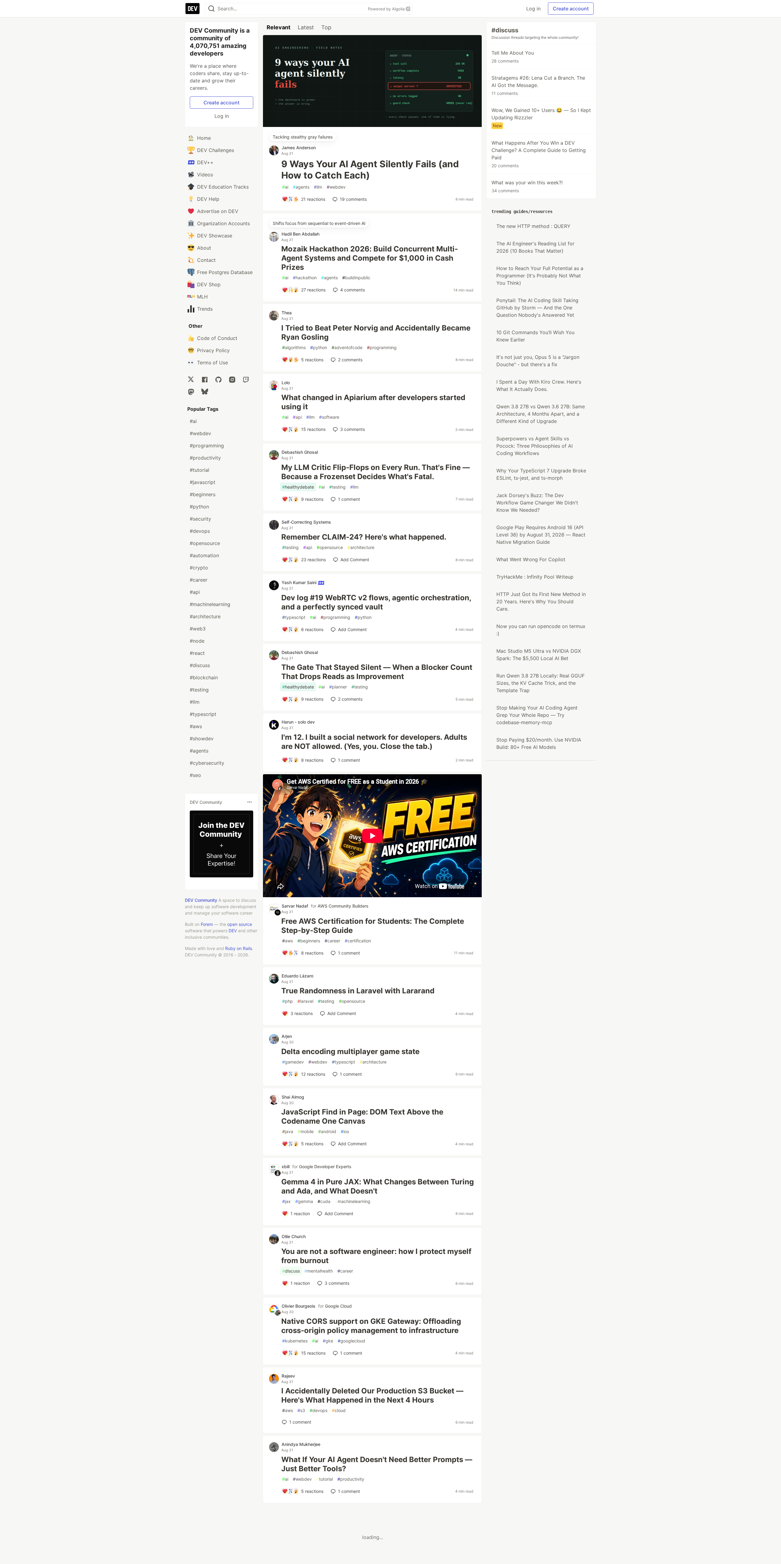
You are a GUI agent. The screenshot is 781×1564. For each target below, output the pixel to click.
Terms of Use (212, 362)
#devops (200, 531)
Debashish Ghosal (300, 452)
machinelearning (352, 1201)
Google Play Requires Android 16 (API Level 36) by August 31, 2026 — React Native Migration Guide (540, 534)
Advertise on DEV (217, 211)
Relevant (278, 27)
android (327, 1131)
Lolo (286, 382)
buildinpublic (356, 277)
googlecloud (351, 1340)
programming (382, 347)
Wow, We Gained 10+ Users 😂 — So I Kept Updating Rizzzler (541, 117)
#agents (199, 751)
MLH (202, 297)
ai (285, 187)
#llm (195, 702)
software (329, 417)
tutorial (324, 1479)
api (297, 417)
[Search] (211, 8)
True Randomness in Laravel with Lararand (357, 990)
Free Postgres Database (225, 272)
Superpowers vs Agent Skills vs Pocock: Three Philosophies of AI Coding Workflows (534, 445)
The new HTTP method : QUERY (533, 226)
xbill (286, 1166)
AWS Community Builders (343, 905)
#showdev (202, 738)
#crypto (199, 568)
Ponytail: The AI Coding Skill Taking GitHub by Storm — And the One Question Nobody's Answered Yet (537, 307)
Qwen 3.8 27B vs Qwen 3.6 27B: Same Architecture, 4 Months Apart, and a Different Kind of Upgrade (540, 413)
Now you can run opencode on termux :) (540, 630)
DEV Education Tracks (223, 187)
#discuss (200, 665)
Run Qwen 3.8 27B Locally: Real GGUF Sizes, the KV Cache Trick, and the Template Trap (540, 683)
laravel (305, 1001)
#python (199, 507)
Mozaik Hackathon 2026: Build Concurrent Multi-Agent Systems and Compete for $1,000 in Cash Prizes (369, 258)
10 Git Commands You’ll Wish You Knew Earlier (535, 336)
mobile (306, 1131)
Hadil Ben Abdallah (300, 234)
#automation (204, 555)
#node (197, 641)
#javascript (202, 482)
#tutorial (199, 470)
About (204, 248)
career (332, 940)
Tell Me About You (512, 56)
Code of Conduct (217, 338)
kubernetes (295, 1340)
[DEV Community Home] (192, 8)
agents (301, 187)
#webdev (200, 433)
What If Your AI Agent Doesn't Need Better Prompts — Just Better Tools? (376, 1464)
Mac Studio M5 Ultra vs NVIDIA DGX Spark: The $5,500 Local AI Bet (538, 654)
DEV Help (208, 199)
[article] (372, 125)
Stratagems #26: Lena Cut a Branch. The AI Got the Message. (538, 85)
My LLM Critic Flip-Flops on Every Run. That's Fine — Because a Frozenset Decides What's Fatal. (375, 472)
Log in (533, 8)
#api (195, 592)
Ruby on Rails (238, 948)
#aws (196, 726)
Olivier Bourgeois (298, 1306)
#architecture (205, 616)
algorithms (294, 347)
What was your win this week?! (527, 186)
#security (200, 519)
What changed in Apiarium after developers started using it (373, 402)
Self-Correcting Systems (306, 522)
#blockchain (204, 677)
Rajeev (288, 1375)
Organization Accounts (223, 223)
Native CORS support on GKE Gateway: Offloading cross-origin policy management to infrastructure (371, 1326)
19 (353, 199)
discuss (291, 1270)
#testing (199, 690)
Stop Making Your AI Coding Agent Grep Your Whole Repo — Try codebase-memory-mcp (537, 715)
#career (198, 580)
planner (338, 686)
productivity (350, 1479)
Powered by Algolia (387, 8)
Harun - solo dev (298, 721)
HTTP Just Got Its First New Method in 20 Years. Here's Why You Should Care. (541, 601)
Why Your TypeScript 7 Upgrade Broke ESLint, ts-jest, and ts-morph (541, 474)
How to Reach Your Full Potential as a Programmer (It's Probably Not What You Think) (539, 275)
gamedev (293, 1061)
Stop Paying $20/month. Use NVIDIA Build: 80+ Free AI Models (538, 743)
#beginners (202, 494)
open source (239, 924)
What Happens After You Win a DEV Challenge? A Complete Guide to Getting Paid (538, 154)
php (287, 1001)
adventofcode (347, 347)
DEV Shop (209, 284)
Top (326, 27)
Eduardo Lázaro (297, 975)
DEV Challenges (215, 150)
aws (287, 940)
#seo (195, 775)
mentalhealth (318, 1270)
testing (337, 486)
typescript (293, 617)
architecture (360, 547)
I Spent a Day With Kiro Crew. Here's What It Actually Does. (538, 385)
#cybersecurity (207, 763)
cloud (339, 1410)
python (318, 347)
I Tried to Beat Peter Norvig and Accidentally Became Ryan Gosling (375, 332)
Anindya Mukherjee (301, 1444)
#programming (207, 445)
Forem (207, 924)
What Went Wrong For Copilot (530, 559)
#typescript (203, 714)
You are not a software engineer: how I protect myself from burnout (376, 1256)
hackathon (305, 277)
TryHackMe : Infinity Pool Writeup (535, 577)
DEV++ (205, 162)
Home (204, 138)
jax (286, 1201)
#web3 (198, 629)
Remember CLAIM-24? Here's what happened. (363, 537)
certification (358, 940)
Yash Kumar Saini (300, 582)
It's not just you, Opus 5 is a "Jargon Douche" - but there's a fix (537, 360)
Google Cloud (338, 1306)
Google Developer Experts (325, 1166)
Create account (571, 8)
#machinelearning (210, 604)
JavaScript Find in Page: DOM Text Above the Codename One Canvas (362, 1116)
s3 (301, 1410)
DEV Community (201, 900)
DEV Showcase (214, 236)
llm (318, 187)
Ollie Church (294, 1236)
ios (345, 1131)
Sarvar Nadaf (295, 905)
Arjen (287, 1036)
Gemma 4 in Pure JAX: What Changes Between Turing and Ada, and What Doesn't (377, 1186)
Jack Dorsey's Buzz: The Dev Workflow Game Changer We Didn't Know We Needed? (537, 502)
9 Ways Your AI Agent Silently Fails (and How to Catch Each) (370, 169)
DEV (233, 930)
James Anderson (299, 147)
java (287, 1131)
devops (318, 1410)
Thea (287, 312)
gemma (304, 1201)
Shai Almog (293, 1097)
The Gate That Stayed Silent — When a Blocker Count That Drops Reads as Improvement (376, 672)
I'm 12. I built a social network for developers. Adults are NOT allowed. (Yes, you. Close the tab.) (374, 742)
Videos (205, 175)
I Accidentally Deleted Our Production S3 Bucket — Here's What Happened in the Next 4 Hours (372, 1395)
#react (197, 653)
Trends (205, 309)
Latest (306, 27)
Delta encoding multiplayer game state (350, 1051)
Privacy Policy (213, 350)
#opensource (205, 543)
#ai (193, 421)
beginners (308, 940)
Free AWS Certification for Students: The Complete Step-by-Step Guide (372, 926)
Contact (206, 260)
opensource (330, 547)
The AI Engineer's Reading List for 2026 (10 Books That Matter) (535, 247)
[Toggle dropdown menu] (249, 802)
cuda (324, 1201)
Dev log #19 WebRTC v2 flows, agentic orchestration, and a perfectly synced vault (376, 602)
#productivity (205, 458)
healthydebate (298, 486)
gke (328, 1340)
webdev (336, 187)
